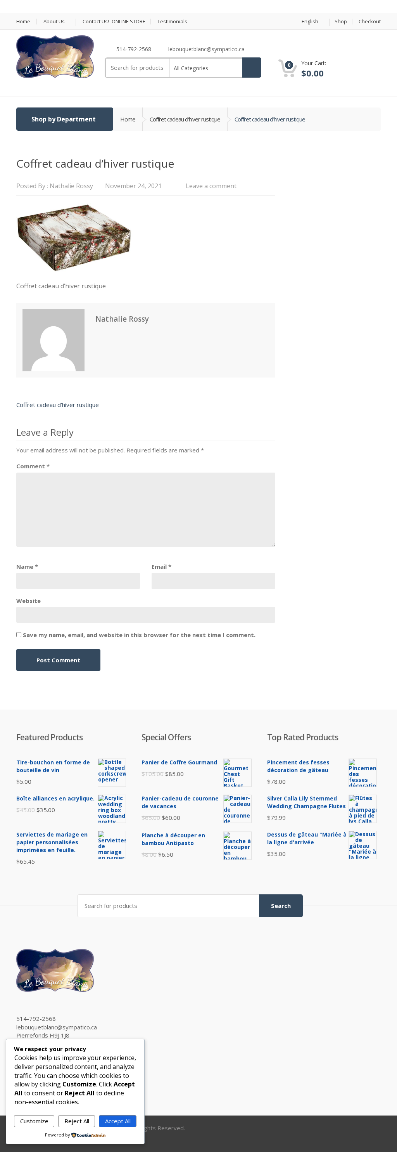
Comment (33, 466)
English (310, 22)
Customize (34, 1121)
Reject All (76, 1121)
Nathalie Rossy (71, 186)
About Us (54, 22)
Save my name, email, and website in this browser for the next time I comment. (139, 635)
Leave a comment (211, 186)
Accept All (118, 1121)
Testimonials (172, 22)
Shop (341, 21)
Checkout (370, 21)
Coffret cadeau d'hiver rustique (185, 119)
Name (27, 566)
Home (23, 21)
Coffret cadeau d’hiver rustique (57, 405)
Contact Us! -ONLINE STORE (114, 21)
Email (161, 566)
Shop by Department (63, 119)
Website (28, 601)
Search (281, 905)
